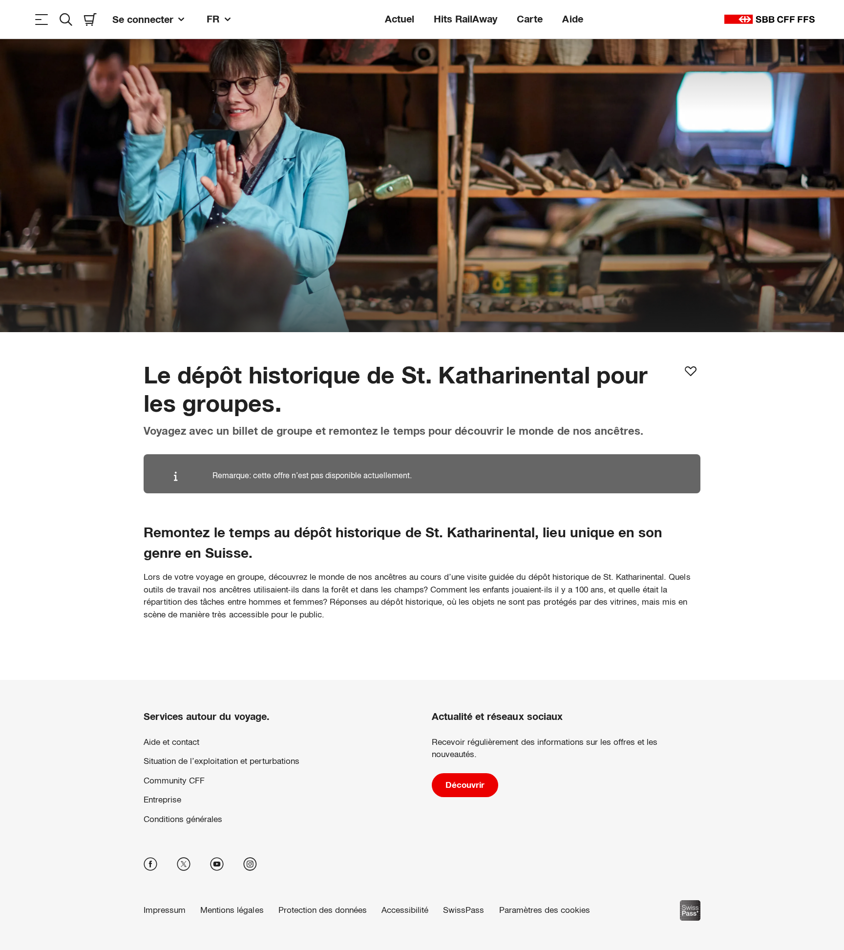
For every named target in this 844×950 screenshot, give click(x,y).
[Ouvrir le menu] (41, 19)
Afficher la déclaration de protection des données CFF (296, 913)
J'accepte (682, 901)
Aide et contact (171, 742)
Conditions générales (183, 819)
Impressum (405, 913)
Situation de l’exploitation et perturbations (221, 761)
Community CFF (174, 780)
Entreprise (162, 799)
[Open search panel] (66, 19)
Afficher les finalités (682, 869)
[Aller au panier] (90, 19)
